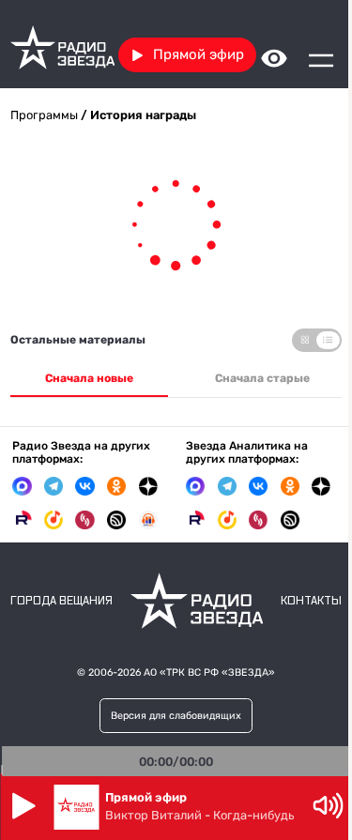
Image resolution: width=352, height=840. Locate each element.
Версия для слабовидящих (169, 716)
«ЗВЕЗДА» (241, 672)
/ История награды (137, 115)
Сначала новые (85, 378)
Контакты (297, 601)
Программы (44, 115)
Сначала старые (252, 378)
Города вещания (61, 601)
